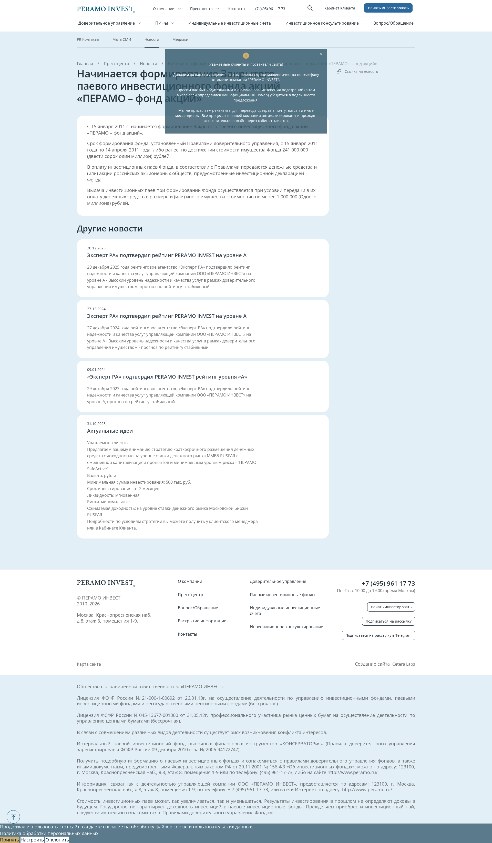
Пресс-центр (202, 8)
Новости (152, 39)
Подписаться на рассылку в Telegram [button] (378, 635)
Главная (85, 63)
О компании (164, 8)
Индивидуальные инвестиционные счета (229, 23)
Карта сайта (89, 664)
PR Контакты (88, 39)
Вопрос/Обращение (393, 23)
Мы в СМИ (121, 39)
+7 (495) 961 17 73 (269, 8)
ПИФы (162, 23)
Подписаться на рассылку (389, 621)
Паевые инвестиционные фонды (282, 594)
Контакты (236, 8)
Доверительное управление (107, 23)
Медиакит (181, 39)
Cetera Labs (403, 664)
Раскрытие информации (202, 621)
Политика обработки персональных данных (49, 833)
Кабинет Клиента (339, 8)
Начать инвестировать (388, 7)
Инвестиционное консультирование (322, 23)
